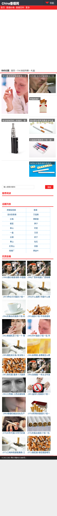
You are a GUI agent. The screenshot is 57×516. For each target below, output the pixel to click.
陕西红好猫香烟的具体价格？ (40, 163)
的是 (38, 228)
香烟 (38, 210)
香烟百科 (20, 7)
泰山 (14, 228)
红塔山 (14, 246)
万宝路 (38, 214)
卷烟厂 (14, 251)
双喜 (38, 246)
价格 (14, 219)
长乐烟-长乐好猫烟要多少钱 (42, 76)
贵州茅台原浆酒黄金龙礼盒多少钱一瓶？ (41, 120)
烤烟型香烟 (14, 210)
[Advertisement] (28, 39)
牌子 (38, 224)
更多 (28, 7)
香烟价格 (10, 7)
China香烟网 (10, 3)
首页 (3, 7)
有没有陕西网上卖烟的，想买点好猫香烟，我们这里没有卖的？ (14, 120)
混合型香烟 (14, 214)
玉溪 (38, 233)
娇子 (38, 237)
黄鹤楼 (38, 219)
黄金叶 (38, 251)
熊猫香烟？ (35, 98)
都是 (14, 224)
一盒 (14, 233)
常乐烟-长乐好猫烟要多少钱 (14, 76)
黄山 (14, 242)
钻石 (38, 242)
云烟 (14, 237)
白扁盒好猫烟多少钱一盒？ (41, 139)
